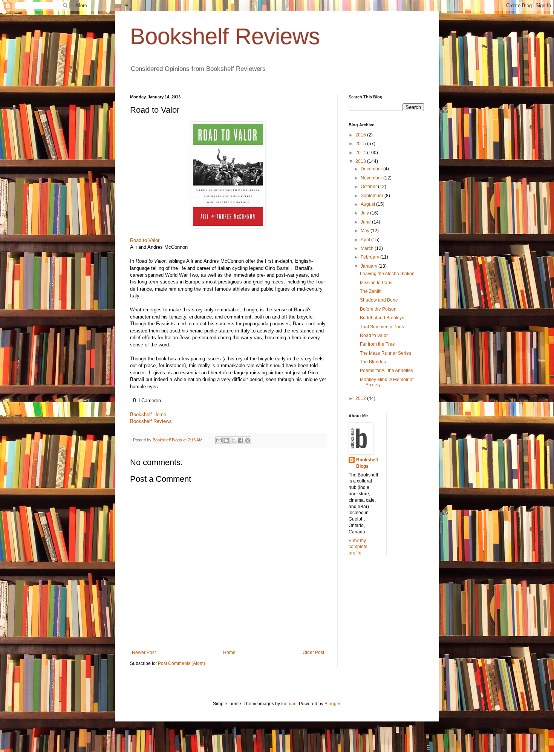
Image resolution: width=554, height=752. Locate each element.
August (368, 204)
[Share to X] (233, 440)
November (372, 178)
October (369, 186)
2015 (361, 143)
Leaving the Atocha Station (387, 273)
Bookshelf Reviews (225, 36)
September (372, 195)
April (366, 239)
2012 (361, 398)
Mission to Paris (376, 282)
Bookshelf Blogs (367, 463)
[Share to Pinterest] (247, 440)
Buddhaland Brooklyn (382, 317)
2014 (361, 152)
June (366, 222)
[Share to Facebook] (240, 440)
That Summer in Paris (382, 326)
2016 (361, 135)
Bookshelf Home (148, 414)
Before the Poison (378, 309)
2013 (361, 161)
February (370, 257)
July (365, 213)
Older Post (313, 652)
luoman (289, 703)
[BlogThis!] (226, 440)
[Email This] (219, 440)
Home (229, 652)
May (365, 230)
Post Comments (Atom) (181, 663)
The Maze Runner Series (385, 353)
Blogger (332, 703)
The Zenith (371, 291)
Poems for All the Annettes (386, 370)
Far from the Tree (377, 344)
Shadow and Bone (379, 300)
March (368, 248)
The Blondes (373, 362)
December (372, 169)
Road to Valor (144, 240)
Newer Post (144, 652)
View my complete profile (358, 547)
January (369, 266)
